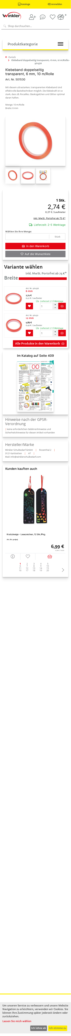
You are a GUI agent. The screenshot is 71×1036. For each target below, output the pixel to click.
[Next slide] (62, 570)
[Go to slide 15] (48, 568)
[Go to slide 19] (41, 570)
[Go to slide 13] (34, 568)
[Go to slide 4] (41, 564)
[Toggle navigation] (60, 44)
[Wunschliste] (52, 17)
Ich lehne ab (38, 1028)
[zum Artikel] (14, 298)
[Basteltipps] (42, 17)
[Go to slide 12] (27, 568)
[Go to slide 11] (20, 568)
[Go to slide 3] (34, 564)
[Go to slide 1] (20, 564)
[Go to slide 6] (20, 566)
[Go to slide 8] (34, 566)
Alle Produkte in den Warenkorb (37, 343)
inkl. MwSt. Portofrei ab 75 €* (49, 218)
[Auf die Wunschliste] (28, 556)
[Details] (12, 556)
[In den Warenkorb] (50, 556)
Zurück (12, 57)
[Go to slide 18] (34, 570)
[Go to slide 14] (41, 568)
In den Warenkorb (37, 246)
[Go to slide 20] (48, 570)
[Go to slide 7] (27, 566)
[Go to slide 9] (41, 566)
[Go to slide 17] (27, 570)
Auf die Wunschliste (37, 254)
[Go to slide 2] (27, 564)
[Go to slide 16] (20, 570)
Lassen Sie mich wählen (16, 1021)
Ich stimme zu (57, 1028)
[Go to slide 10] (48, 566)
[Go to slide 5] (48, 564)
